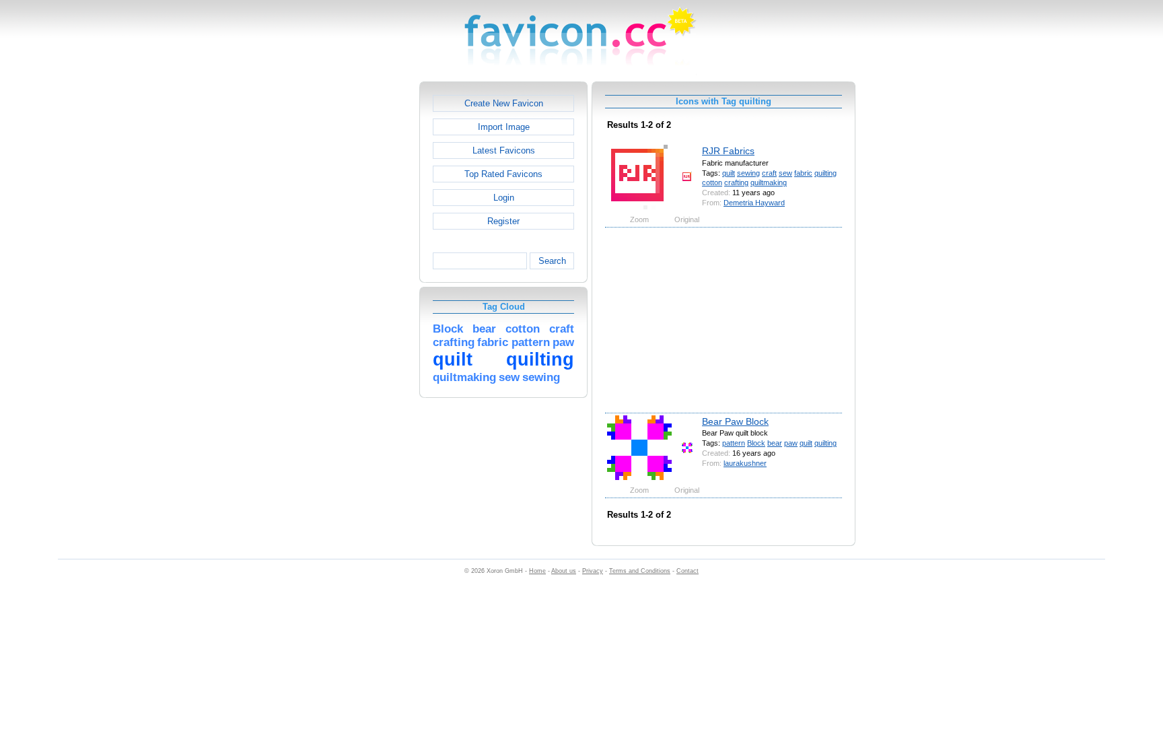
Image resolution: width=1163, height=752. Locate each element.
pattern (733, 443)
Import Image (504, 127)
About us (563, 571)
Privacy (592, 571)
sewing (748, 173)
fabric (803, 173)
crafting (736, 182)
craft (769, 173)
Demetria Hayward (754, 203)
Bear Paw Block (735, 421)
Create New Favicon (503, 103)
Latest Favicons (503, 150)
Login (503, 198)
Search (552, 261)
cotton (712, 182)
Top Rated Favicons (503, 174)
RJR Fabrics (728, 150)
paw (791, 443)
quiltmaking (768, 182)
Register (503, 221)
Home (537, 571)
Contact (687, 571)
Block (756, 443)
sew (785, 173)
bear (774, 443)
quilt (728, 173)
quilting (825, 173)
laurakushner (745, 463)
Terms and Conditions (639, 571)
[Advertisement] (361, 283)
